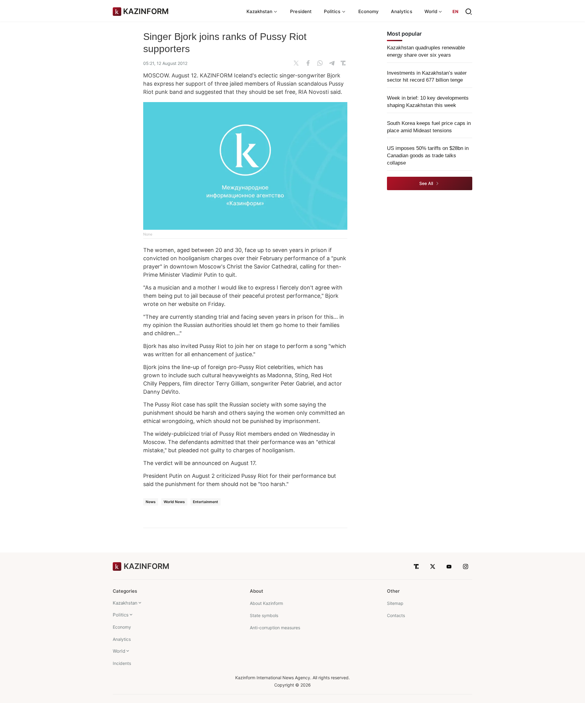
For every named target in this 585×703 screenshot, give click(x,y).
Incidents (122, 663)
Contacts (396, 615)
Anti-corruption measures (275, 627)
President (301, 11)
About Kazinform (266, 603)
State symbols (264, 615)
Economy (368, 11)
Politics (121, 615)
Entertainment (205, 501)
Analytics (401, 11)
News (151, 501)
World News (174, 501)
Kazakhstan (125, 603)
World (119, 651)
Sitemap (395, 603)
